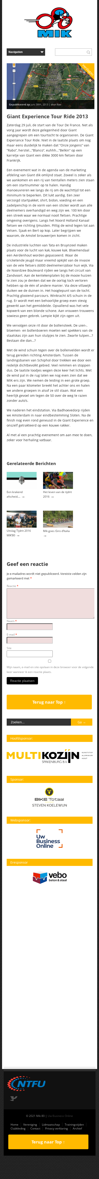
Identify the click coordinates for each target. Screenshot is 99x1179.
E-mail (12, 634)
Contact (35, 1128)
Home (14, 1125)
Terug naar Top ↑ (49, 702)
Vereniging (30, 1125)
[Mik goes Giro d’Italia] (58, 527)
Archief (77, 1128)
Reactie (12, 586)
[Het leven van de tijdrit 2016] (58, 488)
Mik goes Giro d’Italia (56, 531)
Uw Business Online (60, 1116)
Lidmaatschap (51, 1125)
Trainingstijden (74, 1125)
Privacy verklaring (56, 1128)
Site (9, 648)
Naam (12, 621)
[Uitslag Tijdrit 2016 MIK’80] (22, 527)
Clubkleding (18, 1128)
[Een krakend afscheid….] (22, 488)
